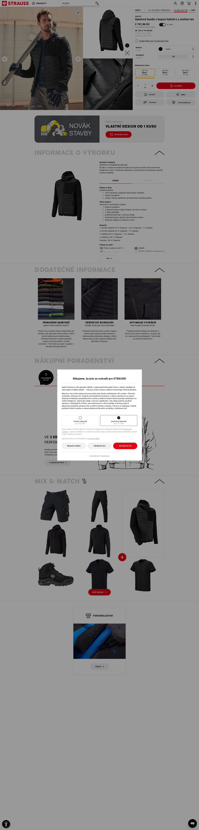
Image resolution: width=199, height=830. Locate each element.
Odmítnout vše (99, 446)
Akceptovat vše (125, 446)
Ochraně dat (94, 456)
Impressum (105, 456)
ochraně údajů (93, 439)
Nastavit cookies (74, 446)
